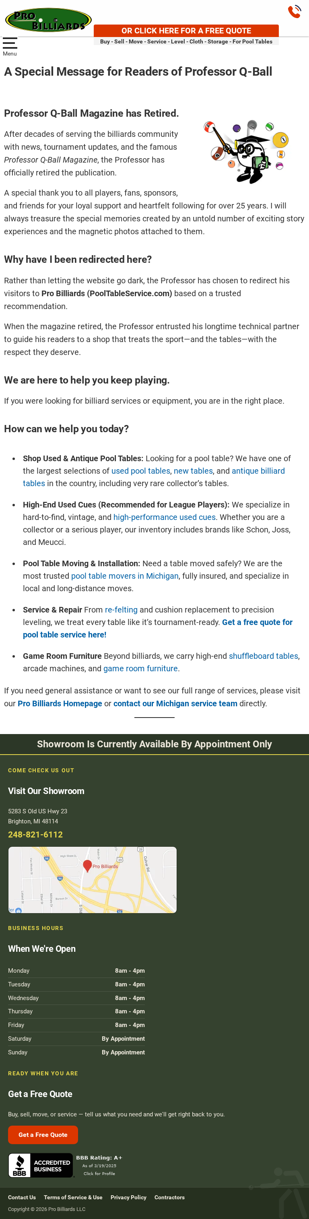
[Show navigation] (10, 42)
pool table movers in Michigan (125, 576)
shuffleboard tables (263, 656)
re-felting (121, 610)
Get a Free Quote (43, 1135)
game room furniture (140, 668)
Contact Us (22, 1197)
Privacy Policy (128, 1197)
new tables (193, 471)
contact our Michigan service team (175, 703)
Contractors (169, 1197)
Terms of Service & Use (73, 1197)
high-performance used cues (164, 517)
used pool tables (140, 471)
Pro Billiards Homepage (60, 703)
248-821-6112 (35, 834)
